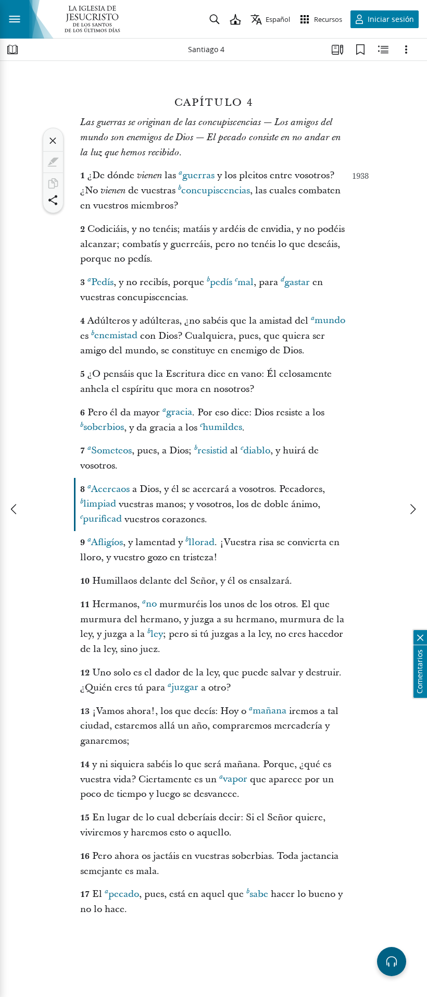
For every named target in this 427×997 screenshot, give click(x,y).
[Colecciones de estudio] (337, 49)
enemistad (115, 335)
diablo (256, 450)
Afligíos (107, 542)
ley (156, 634)
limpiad (99, 504)
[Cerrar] (53, 140)
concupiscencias (215, 190)
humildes (222, 427)
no (151, 604)
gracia (179, 412)
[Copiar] (53, 183)
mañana (269, 711)
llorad (202, 542)
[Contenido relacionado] (383, 49)
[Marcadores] (360, 49)
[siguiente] (412, 509)
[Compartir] (53, 200)
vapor (235, 779)
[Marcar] (53, 162)
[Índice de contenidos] (12, 49)
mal (245, 282)
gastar (297, 282)
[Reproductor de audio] (391, 961)
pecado (123, 894)
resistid (212, 450)
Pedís (102, 282)
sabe (258, 894)
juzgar (184, 687)
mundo (330, 320)
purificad (102, 519)
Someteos (111, 450)
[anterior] (14, 509)
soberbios (103, 427)
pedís (221, 282)
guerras (198, 175)
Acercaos (110, 489)
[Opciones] (406, 49)
